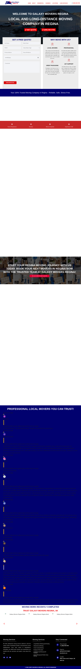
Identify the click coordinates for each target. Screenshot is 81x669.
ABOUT (34, 3)
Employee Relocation (38, 649)
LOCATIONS (55, 3)
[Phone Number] (57, 644)
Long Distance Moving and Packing (41, 643)
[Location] (57, 657)
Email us (62, 649)
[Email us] (57, 650)
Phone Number (63, 644)
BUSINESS (48, 3)
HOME (29, 3)
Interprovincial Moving (38, 645)
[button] (34, 3)
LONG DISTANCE (64, 3)
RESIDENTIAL (40, 3)
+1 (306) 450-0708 (64, 645)
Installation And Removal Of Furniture (40, 652)
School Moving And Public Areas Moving (41, 655)
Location (62, 656)
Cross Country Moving (39, 647)
